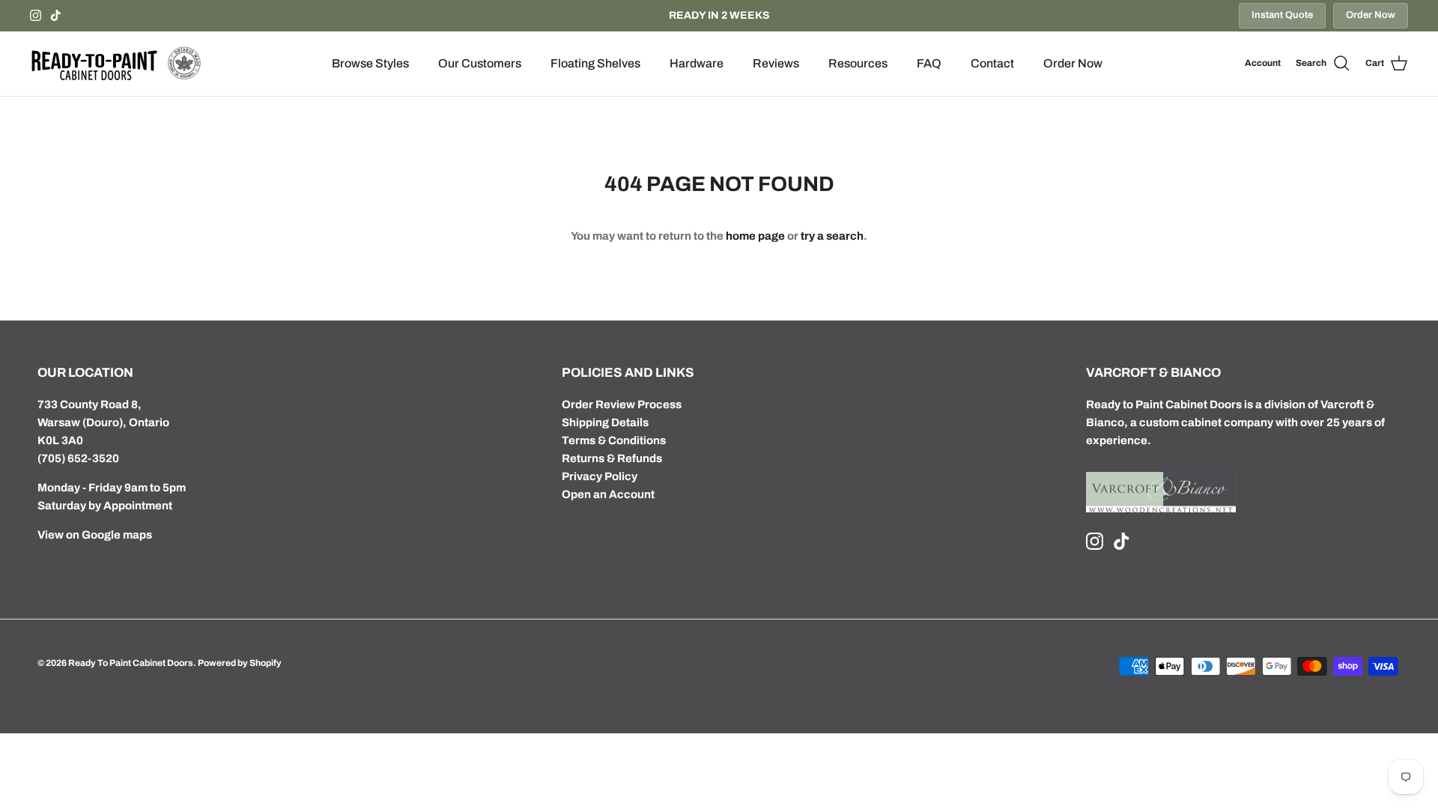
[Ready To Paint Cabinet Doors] (116, 63)
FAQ (929, 63)
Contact (992, 63)
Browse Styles (370, 63)
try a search (832, 236)
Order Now (1370, 15)
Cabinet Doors (1203, 404)
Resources (858, 63)
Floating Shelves (595, 63)
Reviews (776, 63)
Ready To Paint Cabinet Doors (130, 663)
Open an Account (608, 494)
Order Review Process (622, 404)
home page (755, 236)
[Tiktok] (55, 15)
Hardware (696, 63)
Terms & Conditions (614, 440)
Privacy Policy (599, 476)
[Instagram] (35, 15)
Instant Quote (1282, 15)
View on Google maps (94, 535)
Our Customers (479, 63)
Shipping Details (605, 422)
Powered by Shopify (240, 663)
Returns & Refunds (612, 458)
